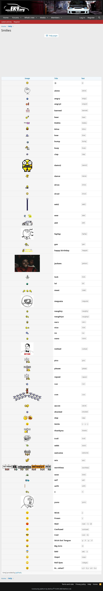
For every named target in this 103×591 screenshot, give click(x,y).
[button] (21, 17)
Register (17, 22)
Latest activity (6, 22)
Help (89, 584)
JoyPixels (18, 573)
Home (5, 17)
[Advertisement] (51, 56)
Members (55, 17)
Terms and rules (68, 584)
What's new (29, 17)
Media (42, 17)
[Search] (99, 17)
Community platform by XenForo (51, 589)
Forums (15, 17)
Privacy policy (81, 584)
